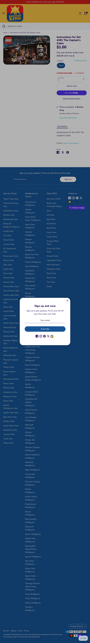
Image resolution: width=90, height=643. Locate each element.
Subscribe (45, 329)
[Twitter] (48, 336)
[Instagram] (40, 336)
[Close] (67, 300)
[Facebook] (37, 336)
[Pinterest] (44, 336)
